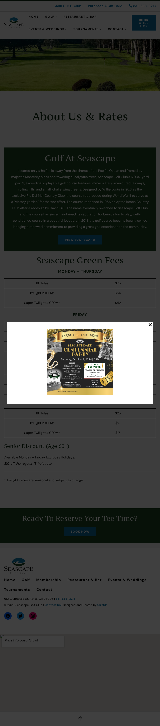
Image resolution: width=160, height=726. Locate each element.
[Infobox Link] (80, 363)
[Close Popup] (150, 325)
